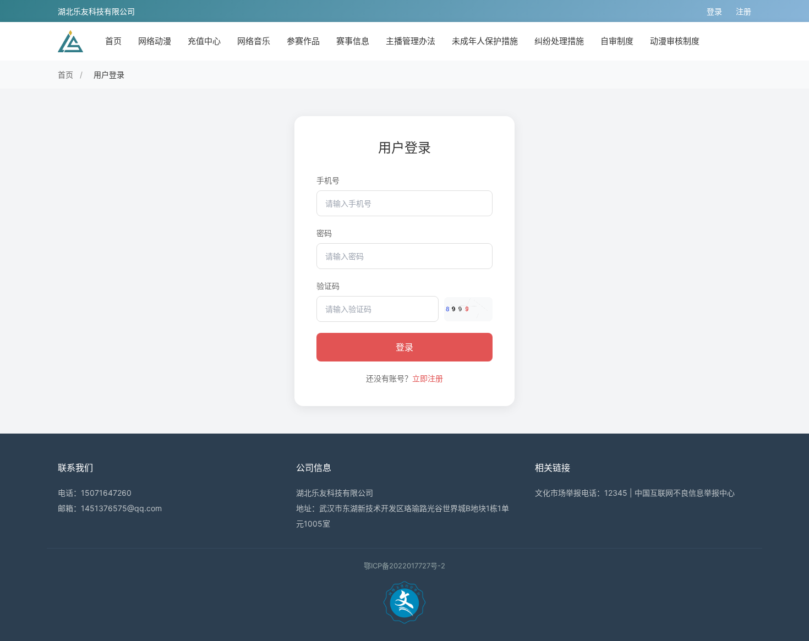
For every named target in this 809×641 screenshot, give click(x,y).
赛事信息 (352, 41)
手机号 (328, 180)
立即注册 (427, 378)
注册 (743, 11)
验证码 (328, 286)
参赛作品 (303, 41)
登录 (714, 11)
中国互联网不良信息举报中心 (685, 492)
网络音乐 (253, 41)
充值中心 (204, 41)
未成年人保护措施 (485, 41)
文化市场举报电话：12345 (581, 492)
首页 (113, 41)
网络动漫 (154, 41)
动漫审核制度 (674, 41)
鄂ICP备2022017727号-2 (404, 565)
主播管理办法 (410, 41)
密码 (324, 233)
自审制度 (616, 41)
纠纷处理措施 (559, 41)
